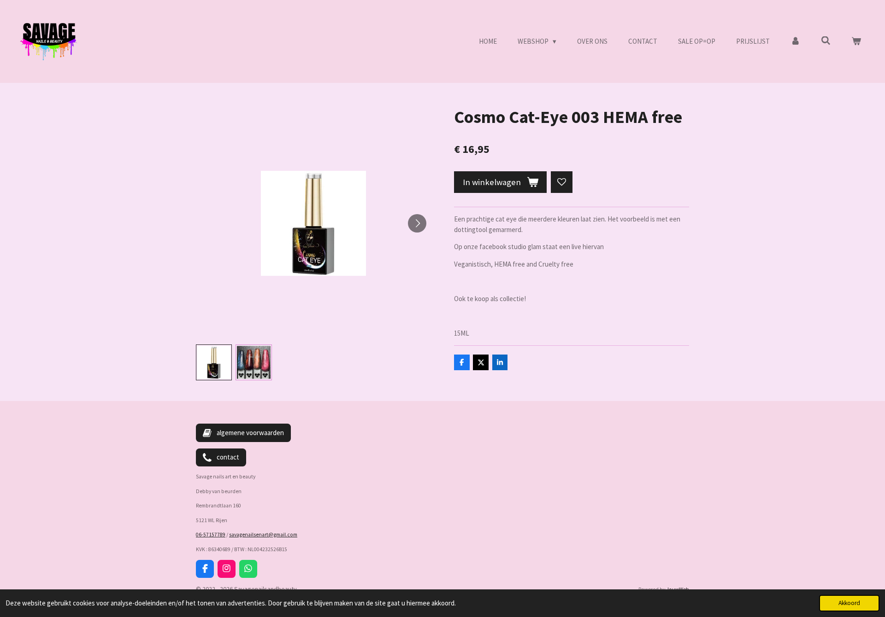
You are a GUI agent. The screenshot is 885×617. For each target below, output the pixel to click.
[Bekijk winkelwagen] (856, 41)
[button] (214, 362)
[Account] (795, 41)
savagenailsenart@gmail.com (263, 534)
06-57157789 (210, 534)
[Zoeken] (826, 41)
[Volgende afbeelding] (417, 223)
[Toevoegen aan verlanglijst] (561, 182)
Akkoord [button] (849, 603)
